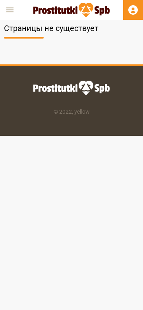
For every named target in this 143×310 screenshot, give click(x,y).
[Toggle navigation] (10, 10)
